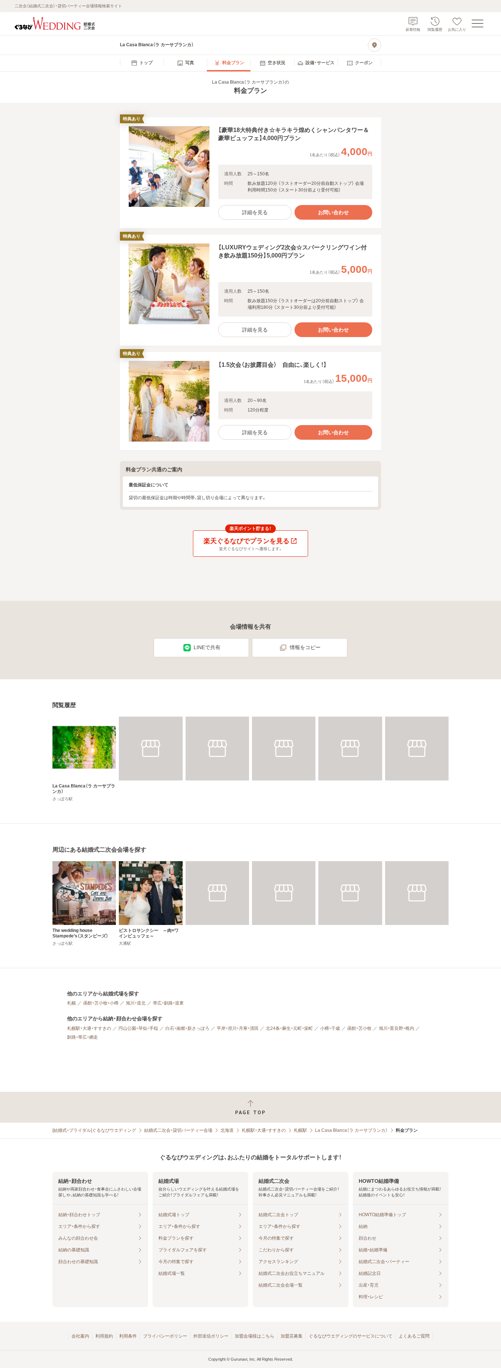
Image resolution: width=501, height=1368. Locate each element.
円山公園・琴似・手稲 (138, 1028)
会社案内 (80, 1336)
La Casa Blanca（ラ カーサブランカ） (351, 1130)
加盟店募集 (292, 1336)
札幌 (71, 1003)
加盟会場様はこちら (254, 1336)
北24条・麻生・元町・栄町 (289, 1028)
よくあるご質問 (414, 1336)
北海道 (227, 1130)
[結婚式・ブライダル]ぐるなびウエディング (94, 1130)
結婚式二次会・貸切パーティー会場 (178, 1130)
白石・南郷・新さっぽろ (187, 1028)
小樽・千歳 (330, 1028)
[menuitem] (142, 63)
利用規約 (104, 1336)
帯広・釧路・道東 (168, 1003)
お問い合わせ (333, 212)
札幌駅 (300, 1130)
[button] (250, 173)
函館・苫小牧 (359, 1028)
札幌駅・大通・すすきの (89, 1028)
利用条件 (128, 1336)
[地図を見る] (374, 45)
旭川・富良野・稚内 (396, 1028)
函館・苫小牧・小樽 (100, 1003)
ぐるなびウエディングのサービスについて (350, 1336)
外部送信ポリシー (210, 1336)
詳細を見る (255, 212)
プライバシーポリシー (165, 1336)
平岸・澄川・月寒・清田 (238, 1028)
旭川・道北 (136, 1003)
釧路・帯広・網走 (82, 1037)
